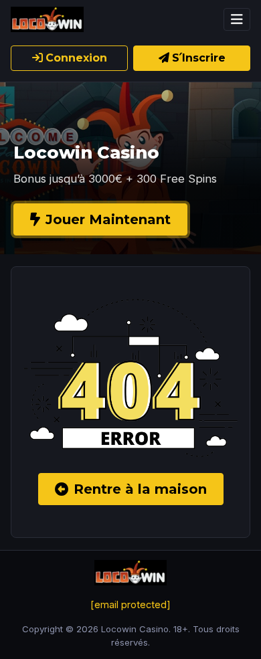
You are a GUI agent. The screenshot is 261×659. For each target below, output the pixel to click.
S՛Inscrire (199, 58)
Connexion (76, 58)
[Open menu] (237, 19)
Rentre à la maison (140, 489)
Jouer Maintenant (108, 219)
